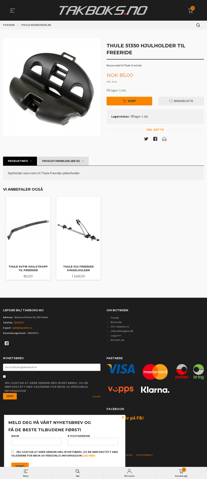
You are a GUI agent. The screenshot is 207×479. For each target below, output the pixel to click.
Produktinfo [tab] (18, 160)
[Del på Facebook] (155, 139)
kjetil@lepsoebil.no (22, 327)
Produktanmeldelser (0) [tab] (61, 160)
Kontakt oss (117, 339)
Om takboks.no (120, 326)
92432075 (19, 322)
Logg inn (116, 335)
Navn (15, 436)
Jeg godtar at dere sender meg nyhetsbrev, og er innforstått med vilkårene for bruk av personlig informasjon (46, 386)
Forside (115, 317)
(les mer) (88, 455)
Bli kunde (116, 322)
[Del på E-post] (164, 139)
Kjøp (132, 101)
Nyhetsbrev (144, 455)
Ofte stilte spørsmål (122, 330)
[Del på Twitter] (146, 139)
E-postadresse (79, 436)
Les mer (96, 396)
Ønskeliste (183, 101)
